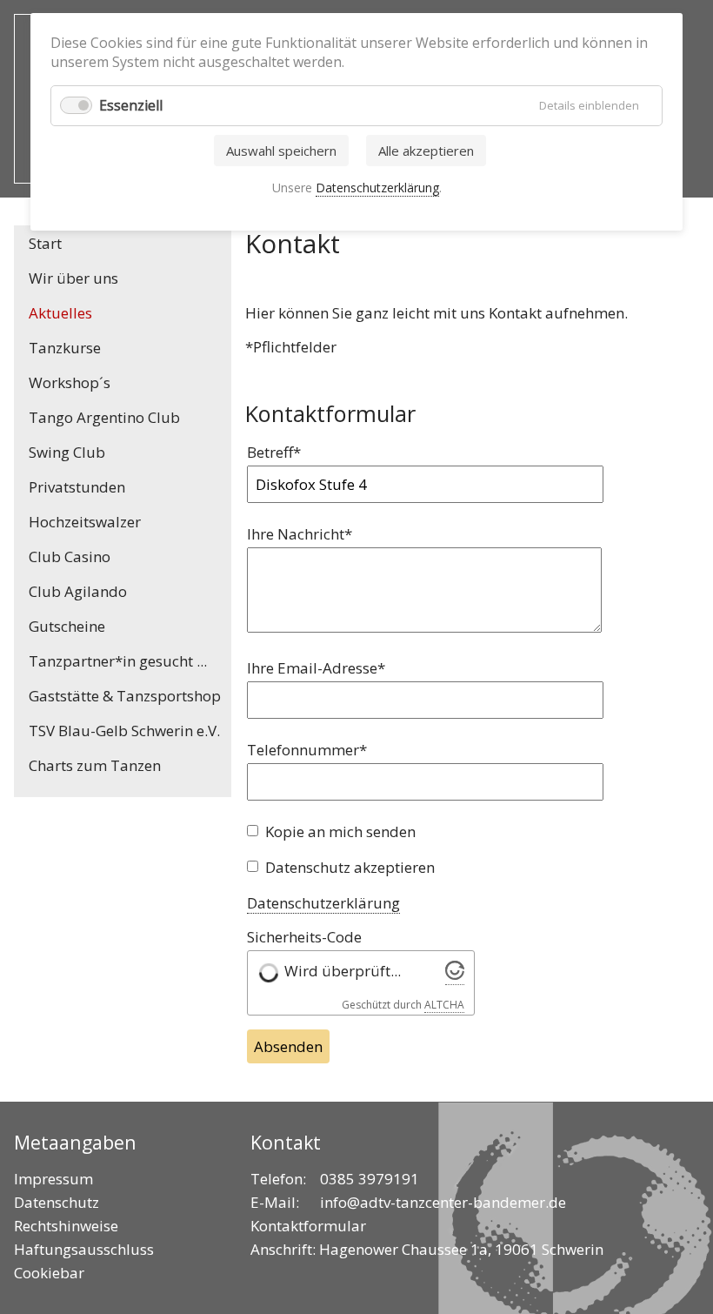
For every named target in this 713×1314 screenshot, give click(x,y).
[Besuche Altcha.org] (454, 974)
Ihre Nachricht (299, 534)
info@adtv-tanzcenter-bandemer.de (443, 1202)
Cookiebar (49, 1273)
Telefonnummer (307, 750)
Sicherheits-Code (304, 937)
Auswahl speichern (281, 150)
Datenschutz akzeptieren (350, 867)
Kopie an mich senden (340, 831)
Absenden (288, 1046)
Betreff (281, 452)
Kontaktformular (308, 1226)
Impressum (53, 1179)
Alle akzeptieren (426, 150)
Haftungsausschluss (84, 1249)
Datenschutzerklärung (323, 903)
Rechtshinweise (66, 1226)
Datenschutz (56, 1202)
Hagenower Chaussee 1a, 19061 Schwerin (461, 1249)
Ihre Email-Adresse (316, 668)
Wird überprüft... (342, 971)
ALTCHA (444, 1004)
